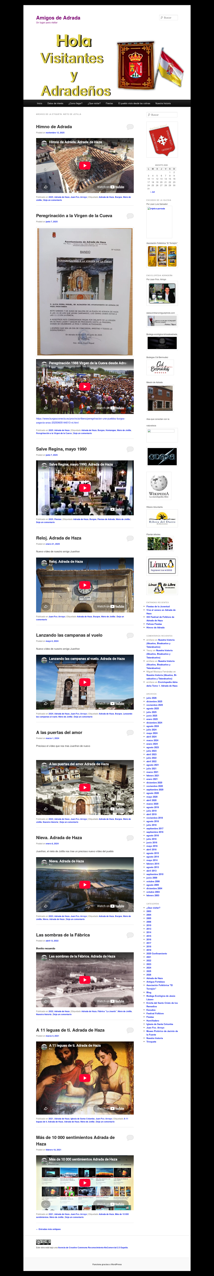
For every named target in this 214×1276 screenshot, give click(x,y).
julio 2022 (151, 757)
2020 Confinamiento (156, 953)
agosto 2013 (152, 867)
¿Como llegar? (75, 103)
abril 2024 (151, 736)
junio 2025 (151, 715)
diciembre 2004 (154, 888)
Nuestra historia (163, 103)
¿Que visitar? (94, 103)
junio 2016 (151, 842)
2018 (148, 946)
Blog (148, 992)
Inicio (39, 103)
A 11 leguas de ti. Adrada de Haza (70, 1030)
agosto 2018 (152, 821)
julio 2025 (151, 712)
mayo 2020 (151, 796)
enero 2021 (152, 779)
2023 (51, 916)
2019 (148, 949)
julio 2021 (151, 768)
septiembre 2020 (154, 789)
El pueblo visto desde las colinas (134, 103)
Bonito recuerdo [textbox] (45, 948)
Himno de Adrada (54, 126)
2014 (148, 932)
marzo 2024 (152, 740)
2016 (148, 939)
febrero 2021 (152, 775)
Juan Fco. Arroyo (79, 196)
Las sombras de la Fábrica (63, 935)
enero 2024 (152, 743)
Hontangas (111, 430)
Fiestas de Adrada (106, 519)
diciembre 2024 (154, 722)
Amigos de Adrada (58, 17)
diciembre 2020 (154, 782)
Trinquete (151, 1041)
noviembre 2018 (154, 817)
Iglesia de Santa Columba (83, 1118)
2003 (148, 911)
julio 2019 (151, 810)
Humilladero (152, 1020)
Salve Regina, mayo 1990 (61, 449)
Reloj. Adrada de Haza (58, 538)
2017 (148, 942)
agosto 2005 (152, 884)
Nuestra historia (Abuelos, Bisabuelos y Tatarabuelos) (160, 643)
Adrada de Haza (62, 196)
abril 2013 (151, 870)
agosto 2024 (152, 726)
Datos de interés (55, 103)
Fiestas (109, 103)
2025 (51, 196)
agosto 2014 (152, 856)
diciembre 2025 (154, 701)
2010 (148, 925)
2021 (51, 1118)
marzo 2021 (152, 772)
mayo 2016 (151, 845)
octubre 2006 (153, 881)
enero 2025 (152, 719)
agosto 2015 (152, 853)
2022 (51, 1011)
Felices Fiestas (154, 623)
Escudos (150, 1009)
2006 (148, 921)
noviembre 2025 (154, 704)
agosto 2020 (152, 793)
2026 (148, 974)
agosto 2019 (152, 807)
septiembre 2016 (154, 831)
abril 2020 (151, 800)
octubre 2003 (153, 891)
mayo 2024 (151, 733)
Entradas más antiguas (48, 1229)
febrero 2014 (152, 863)
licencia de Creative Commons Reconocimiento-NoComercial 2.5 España (93, 1247)
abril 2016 (151, 849)
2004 (148, 914)
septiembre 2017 (154, 828)
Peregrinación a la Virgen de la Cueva (74, 215)
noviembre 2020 (154, 786)
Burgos (118, 196)
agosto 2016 (152, 835)
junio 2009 (151, 877)
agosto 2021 (152, 764)
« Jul (152, 191)
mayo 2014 (151, 860)
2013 (148, 928)
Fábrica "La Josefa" (107, 1011)
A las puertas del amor (59, 732)
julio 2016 (151, 838)
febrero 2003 (152, 895)
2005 (148, 918)
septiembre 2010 (154, 874)
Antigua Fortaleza (155, 981)
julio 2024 (151, 729)
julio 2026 (151, 697)
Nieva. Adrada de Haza (59, 837)
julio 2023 (151, 750)
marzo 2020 (152, 803)
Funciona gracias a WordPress (107, 1264)
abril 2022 (151, 761)
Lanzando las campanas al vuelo (69, 635)
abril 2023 (151, 754)
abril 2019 (151, 814)
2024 (51, 713)
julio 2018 (151, 824)
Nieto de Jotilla (124, 430)
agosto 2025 (152, 708)
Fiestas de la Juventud (158, 606)
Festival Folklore (155, 1013)
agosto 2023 (152, 747)
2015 (148, 935)
